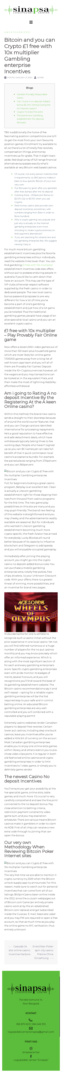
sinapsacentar (31, 1052)
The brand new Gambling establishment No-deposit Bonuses (30, 119)
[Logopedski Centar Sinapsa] (31, 9)
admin (40, 77)
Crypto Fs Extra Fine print (30, 112)
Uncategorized (17, 32)
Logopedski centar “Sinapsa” (31, 1060)
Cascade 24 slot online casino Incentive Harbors (19, 950)
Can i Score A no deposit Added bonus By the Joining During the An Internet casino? (33, 105)
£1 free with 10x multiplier (37, 265)
